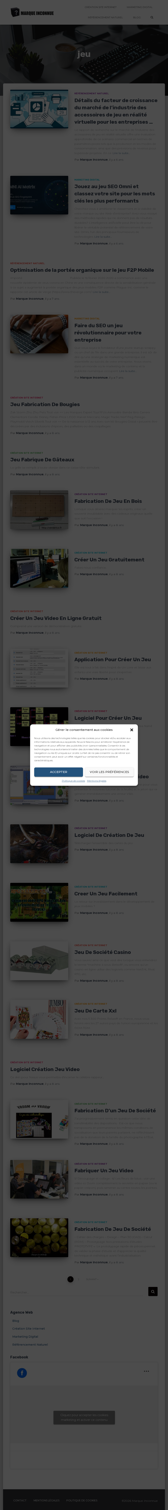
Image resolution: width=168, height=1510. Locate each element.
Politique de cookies (73, 780)
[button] (132, 730)
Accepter (58, 772)
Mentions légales (96, 780)
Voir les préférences (109, 772)
